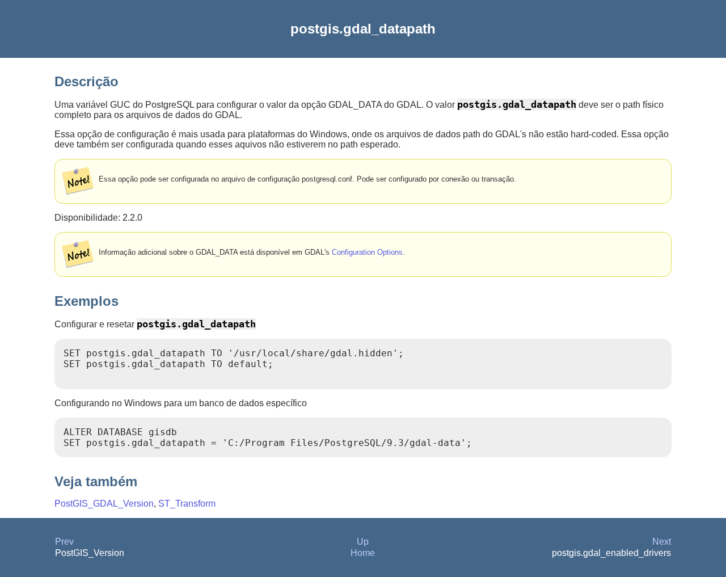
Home (363, 553)
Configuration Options (367, 252)
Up (363, 541)
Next (661, 541)
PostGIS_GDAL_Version (104, 503)
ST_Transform (187, 503)
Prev (64, 541)
